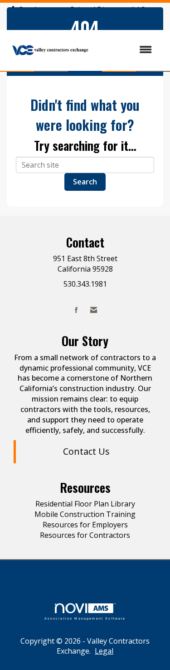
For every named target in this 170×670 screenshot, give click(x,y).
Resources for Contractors (85, 535)
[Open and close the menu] (127, 50)
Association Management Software (85, 618)
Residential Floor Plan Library (85, 504)
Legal (104, 651)
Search (85, 182)
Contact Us (86, 451)
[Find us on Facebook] (76, 310)
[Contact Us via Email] (94, 310)
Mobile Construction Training (85, 514)
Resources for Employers (85, 525)
